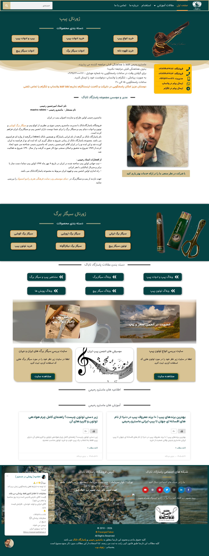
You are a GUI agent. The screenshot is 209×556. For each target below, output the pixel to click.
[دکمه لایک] (182, 431)
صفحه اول (182, 5)
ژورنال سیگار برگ (70, 214)
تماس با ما (120, 5)
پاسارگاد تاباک (79, 539)
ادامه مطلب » (180, 448)
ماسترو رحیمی (96, 539)
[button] (125, 38)
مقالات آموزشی (165, 5)
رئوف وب (99, 547)
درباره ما (133, 5)
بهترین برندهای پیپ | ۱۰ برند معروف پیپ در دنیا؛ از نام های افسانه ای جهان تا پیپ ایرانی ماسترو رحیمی (150, 419)
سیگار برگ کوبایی (17, 125)
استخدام (146, 5)
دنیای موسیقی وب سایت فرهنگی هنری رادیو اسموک (42, 178)
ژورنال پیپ (70, 18)
